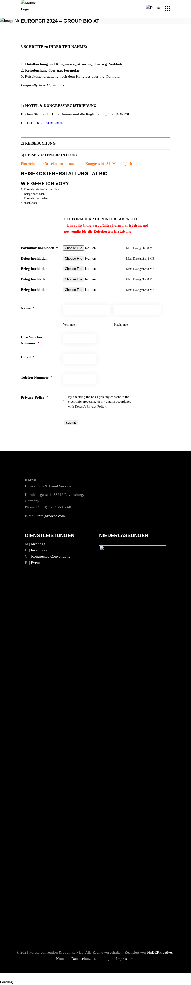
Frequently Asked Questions (42, 85)
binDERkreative (159, 952)
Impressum (124, 959)
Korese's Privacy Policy (90, 406)
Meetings (38, 544)
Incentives (39, 550)
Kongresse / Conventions (50, 556)
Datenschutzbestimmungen (92, 959)
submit (71, 422)
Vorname (69, 324)
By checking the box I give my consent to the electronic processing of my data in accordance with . (99, 401)
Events (36, 563)
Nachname (121, 324)
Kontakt (62, 959)
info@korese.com (51, 516)
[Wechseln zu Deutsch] (155, 8)
